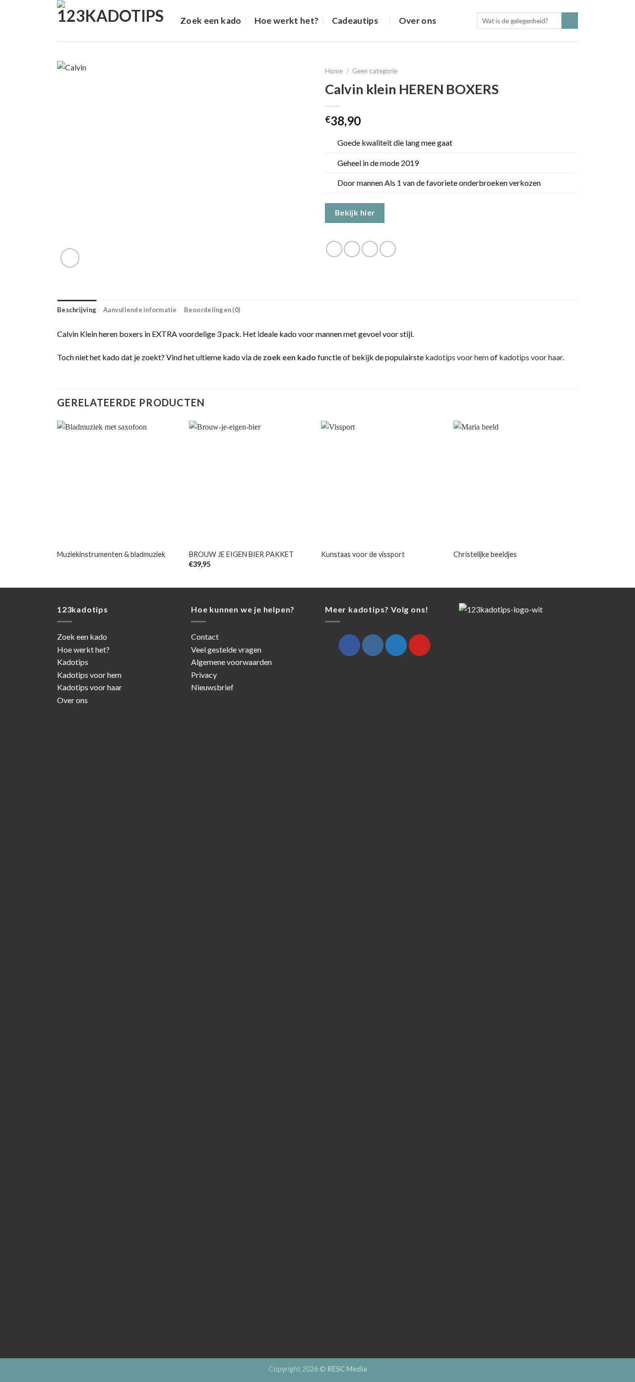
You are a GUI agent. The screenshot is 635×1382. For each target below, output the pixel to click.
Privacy (204, 674)
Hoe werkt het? (286, 20)
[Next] (575, 503)
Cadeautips (355, 20)
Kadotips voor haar (89, 687)
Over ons (418, 20)
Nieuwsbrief (212, 687)
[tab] (76, 310)
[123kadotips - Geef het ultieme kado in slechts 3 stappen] (111, 20)
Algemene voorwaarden (231, 661)
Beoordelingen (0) (212, 310)
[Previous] (57, 503)
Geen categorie (374, 71)
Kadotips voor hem (89, 674)
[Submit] (570, 20)
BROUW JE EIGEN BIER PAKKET (241, 554)
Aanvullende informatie (140, 310)
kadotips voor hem (457, 357)
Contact (205, 636)
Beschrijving (76, 310)
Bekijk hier (355, 212)
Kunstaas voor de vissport (363, 554)
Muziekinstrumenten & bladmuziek (111, 554)
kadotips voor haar (531, 357)
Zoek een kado (211, 20)
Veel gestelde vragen (226, 649)
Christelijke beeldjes (485, 554)
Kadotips (72, 661)
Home (334, 71)
